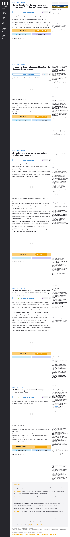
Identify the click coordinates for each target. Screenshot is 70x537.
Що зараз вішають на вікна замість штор (51, 508)
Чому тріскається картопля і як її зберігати (38, 521)
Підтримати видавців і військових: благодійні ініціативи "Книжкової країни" (60, 353)
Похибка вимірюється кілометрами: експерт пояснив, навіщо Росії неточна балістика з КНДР (59, 114)
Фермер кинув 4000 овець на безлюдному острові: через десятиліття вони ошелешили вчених (59, 306)
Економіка (4, 13)
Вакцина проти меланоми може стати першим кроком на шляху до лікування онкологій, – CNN (59, 19)
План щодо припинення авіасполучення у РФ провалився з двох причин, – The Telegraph (59, 168)
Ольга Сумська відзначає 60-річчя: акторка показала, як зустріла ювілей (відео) (59, 470)
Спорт (3, 18)
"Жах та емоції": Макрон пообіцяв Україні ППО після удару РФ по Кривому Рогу (59, 215)
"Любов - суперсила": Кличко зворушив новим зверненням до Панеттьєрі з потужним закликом (60, 433)
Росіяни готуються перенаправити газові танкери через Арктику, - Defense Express (59, 89)
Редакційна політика (44, 534)
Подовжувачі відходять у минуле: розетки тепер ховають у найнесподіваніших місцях (59, 410)
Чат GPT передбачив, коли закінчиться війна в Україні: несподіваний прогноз (59, 121)
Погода (3, 29)
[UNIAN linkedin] (33, 525)
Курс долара (24, 491)
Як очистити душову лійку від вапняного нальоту (22, 505)
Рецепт (17, 515)
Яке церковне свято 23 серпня (39, 511)
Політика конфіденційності (30, 534)
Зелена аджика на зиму (22, 518)
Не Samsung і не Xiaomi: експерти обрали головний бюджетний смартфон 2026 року (59, 182)
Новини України (17, 487)
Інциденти (4, 24)
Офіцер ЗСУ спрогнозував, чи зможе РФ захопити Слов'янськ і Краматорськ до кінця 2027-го (60, 289)
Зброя (3, 23)
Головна (3, 8)
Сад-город (16, 521)
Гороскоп (16, 499)
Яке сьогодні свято (17, 511)
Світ (3, 14)
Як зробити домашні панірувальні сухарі (39, 505)
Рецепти (15, 518)
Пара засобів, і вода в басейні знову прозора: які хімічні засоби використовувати (59, 429)
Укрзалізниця (39, 491)
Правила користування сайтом (18, 534)
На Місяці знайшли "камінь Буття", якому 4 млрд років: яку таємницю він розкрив (59, 321)
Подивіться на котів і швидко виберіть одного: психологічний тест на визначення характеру (59, 74)
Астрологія (46, 515)
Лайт (3, 22)
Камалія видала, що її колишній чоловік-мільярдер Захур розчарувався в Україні (59, 372)
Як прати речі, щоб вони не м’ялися (36, 506)
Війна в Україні (17, 484)
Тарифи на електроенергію (24, 493)
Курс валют (34, 491)
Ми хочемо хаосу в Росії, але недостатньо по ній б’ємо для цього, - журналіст (58, 134)
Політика (3, 12)
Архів (3, 38)
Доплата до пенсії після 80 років (48, 491)
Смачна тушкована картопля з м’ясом (47, 518)
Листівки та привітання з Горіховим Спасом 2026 (54, 511)
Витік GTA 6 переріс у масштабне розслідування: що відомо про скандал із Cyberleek (59, 211)
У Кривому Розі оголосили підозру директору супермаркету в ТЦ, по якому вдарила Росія (59, 78)
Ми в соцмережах (53, 534)
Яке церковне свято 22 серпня (27, 511)
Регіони (3, 17)
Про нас (38, 534)
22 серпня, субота (56, 23)
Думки (3, 35)
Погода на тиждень (47, 496)
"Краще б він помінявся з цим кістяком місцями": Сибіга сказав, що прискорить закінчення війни (59, 396)
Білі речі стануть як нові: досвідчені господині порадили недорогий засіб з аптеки (59, 203)
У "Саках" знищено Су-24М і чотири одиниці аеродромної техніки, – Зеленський (60, 386)
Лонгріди (3, 36)
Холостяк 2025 (34, 515)
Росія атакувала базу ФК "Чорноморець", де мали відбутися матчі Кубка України (59, 368)
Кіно (38, 515)
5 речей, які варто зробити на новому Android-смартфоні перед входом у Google (59, 82)
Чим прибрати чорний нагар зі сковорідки (21, 508)
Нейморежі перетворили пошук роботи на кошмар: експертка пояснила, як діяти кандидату (59, 86)
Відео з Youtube (5, 31)
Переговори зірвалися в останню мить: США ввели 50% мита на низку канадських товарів (59, 346)
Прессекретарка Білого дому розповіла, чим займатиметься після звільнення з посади (58, 93)
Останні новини (57, 10)
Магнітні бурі (54, 496)
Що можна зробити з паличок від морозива (41, 503)
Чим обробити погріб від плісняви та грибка (57, 503)
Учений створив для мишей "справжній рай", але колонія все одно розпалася (59, 349)
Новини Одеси (44, 487)
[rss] (41, 525)
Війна (3, 9)
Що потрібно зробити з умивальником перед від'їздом (23, 503)
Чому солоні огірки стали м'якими (53, 505)
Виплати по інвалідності (37, 487)
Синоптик (29, 496)
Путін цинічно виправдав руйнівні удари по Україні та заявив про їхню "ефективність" (59, 160)
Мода (50, 515)
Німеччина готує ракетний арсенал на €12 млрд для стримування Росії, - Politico (59, 466)
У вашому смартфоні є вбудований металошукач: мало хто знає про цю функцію (59, 400)
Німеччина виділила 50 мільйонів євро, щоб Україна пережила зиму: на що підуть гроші (59, 361)
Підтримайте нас (60, 6)
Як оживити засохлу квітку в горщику (25, 501)
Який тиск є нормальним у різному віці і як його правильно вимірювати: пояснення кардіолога (59, 269)
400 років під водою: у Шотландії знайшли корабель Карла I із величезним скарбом (59, 190)
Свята (53, 515)
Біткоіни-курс (16, 493)
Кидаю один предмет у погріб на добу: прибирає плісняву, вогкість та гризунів (59, 296)
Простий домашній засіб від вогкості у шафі (21, 506)
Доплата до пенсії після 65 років (41, 493)
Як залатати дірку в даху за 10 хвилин (36, 508)
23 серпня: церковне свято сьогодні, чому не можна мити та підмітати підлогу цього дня (60, 196)
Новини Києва (29, 487)
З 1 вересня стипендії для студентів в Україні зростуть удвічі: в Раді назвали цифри (59, 207)
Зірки (30, 515)
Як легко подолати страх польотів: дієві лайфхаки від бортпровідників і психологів (59, 164)
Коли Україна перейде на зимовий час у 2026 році (56, 487)
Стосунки (26, 515)
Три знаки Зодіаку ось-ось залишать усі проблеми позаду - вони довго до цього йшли (60, 357)
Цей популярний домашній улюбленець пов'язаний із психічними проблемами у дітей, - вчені (58, 186)
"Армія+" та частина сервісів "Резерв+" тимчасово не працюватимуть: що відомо (59, 376)
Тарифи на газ (32, 493)
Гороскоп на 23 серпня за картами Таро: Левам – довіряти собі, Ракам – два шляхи (59, 172)
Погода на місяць (24, 496)
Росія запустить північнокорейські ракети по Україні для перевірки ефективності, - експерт (59, 219)
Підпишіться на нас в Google (27, 12)
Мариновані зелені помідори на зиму (33, 518)
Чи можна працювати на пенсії (59, 491)
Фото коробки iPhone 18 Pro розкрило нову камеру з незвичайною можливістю (59, 440)
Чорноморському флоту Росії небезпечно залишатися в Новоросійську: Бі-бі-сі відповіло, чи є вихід (59, 280)
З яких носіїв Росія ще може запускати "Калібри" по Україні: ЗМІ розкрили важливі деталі (58, 13)
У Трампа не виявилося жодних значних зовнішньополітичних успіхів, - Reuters (59, 26)
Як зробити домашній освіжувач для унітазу (40, 501)
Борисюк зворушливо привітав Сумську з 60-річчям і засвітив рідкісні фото (59, 273)
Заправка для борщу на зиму (60, 518)
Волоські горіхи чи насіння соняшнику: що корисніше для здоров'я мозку (59, 97)
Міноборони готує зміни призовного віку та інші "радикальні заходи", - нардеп (58, 70)
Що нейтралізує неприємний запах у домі (50, 506)
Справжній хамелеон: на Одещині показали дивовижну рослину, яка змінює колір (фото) (59, 459)
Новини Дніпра (16, 488)
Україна (3, 11)
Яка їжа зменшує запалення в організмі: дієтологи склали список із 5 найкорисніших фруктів (59, 474)
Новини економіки (17, 491)
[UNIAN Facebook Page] (29, 525)
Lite (14, 515)
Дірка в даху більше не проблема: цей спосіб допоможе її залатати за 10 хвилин (59, 124)
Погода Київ (41, 496)
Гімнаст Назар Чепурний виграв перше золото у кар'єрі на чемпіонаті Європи (59, 30)
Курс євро (29, 491)
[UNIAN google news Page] (35, 525)
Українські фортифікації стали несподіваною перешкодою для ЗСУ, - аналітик (59, 265)
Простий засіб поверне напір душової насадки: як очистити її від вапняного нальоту (60, 478)
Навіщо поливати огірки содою (24, 521)
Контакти (3, 41)
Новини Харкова (22, 488)
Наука (3, 19)
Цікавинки (4, 28)
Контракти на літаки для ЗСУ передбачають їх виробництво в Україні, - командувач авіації (59, 107)
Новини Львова (23, 487)
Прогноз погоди (17, 496)
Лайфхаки (16, 501)
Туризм (3, 27)
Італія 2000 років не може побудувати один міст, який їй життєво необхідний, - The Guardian (59, 157)
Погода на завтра (35, 496)
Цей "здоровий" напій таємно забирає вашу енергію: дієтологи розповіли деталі (59, 444)
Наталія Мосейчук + (23, 484)
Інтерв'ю (3, 34)
